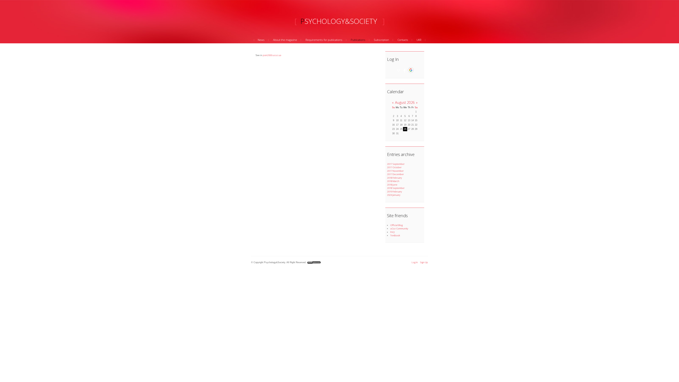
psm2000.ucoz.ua (272, 55)
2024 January (393, 194)
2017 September (396, 164)
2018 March (393, 181)
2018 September (396, 188)
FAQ (392, 232)
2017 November (395, 170)
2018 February (394, 177)
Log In (415, 262)
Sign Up (424, 262)
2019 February (394, 191)
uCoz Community (399, 228)
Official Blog (396, 225)
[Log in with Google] (411, 70)
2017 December (395, 174)
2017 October (394, 167)
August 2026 (405, 102)
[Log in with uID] (398, 70)
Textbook (395, 235)
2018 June (392, 184)
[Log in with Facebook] (404, 70)
